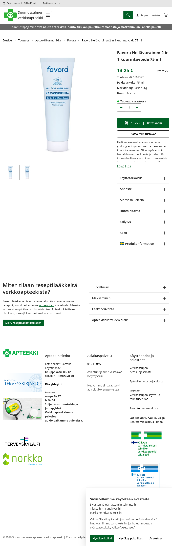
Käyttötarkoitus (131, 178)
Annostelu (127, 189)
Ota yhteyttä (53, 384)
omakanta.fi (46, 305)
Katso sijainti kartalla (58, 364)
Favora (71, 40)
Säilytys (125, 222)
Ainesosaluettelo (132, 200)
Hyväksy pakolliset (130, 538)
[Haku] (128, 15)
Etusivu (7, 40)
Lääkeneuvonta (103, 309)
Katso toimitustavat (143, 134)
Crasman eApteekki (78, 537)
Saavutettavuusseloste (144, 408)
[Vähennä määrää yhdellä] (121, 107)
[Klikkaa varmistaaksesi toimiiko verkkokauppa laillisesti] (149, 443)
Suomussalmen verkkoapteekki (30, 15)
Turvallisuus (101, 287)
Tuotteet (23, 40)
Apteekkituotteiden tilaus (110, 320)
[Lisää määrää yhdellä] (137, 107)
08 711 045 (94, 364)
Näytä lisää (124, 166)
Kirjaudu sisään (150, 15)
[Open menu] (47, 15)
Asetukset (155, 538)
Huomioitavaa (130, 211)
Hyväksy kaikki (102, 538)
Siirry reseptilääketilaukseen (23, 323)
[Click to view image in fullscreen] (58, 105)
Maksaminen (101, 298)
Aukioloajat (50, 3)
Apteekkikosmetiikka (48, 40)
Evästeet (135, 391)
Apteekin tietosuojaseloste (146, 381)
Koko (123, 233)
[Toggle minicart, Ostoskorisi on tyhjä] (166, 15)
